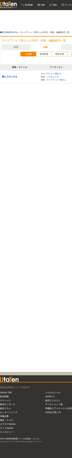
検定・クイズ (6, 420)
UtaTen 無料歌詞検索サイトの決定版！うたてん (20, 439)
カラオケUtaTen (8, 424)
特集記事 (4, 416)
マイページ (5, 400)
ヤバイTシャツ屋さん (51, 73)
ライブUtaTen (6, 428)
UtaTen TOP (6, 392)
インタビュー (6, 432)
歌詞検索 (28, 5)
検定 (54, 5)
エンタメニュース (8, 412)
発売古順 (59, 54)
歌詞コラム (5, 408)
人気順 (28, 54)
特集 (42, 5)
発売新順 (44, 54)
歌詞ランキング (7, 404)
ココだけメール (52, 392)
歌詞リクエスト (52, 400)
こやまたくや (53, 77)
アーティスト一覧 (54, 404)
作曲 (45, 47)
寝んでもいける (9, 76)
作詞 (16, 47)
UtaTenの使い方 (53, 412)
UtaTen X (49, 396)
